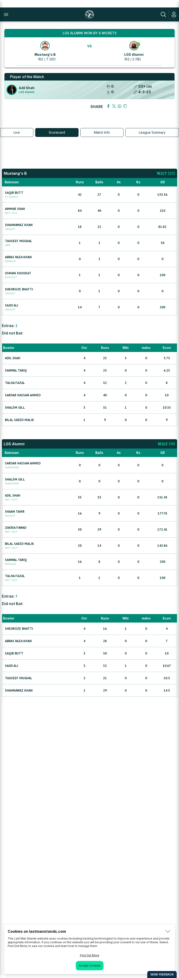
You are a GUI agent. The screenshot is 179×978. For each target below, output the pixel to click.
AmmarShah (15, 209)
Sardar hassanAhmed (23, 395)
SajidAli (11, 305)
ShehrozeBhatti (19, 289)
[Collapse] (167, 931)
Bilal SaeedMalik (19, 420)
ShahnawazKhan (19, 225)
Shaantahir (14, 511)
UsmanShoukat (18, 273)
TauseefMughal (18, 241)
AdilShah (12, 358)
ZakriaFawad (15, 528)
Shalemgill (15, 407)
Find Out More (89, 955)
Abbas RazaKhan (18, 257)
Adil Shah (26, 88)
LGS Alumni (134, 54)
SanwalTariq (16, 370)
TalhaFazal (15, 383)
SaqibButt (14, 193)
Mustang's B (45, 54)
